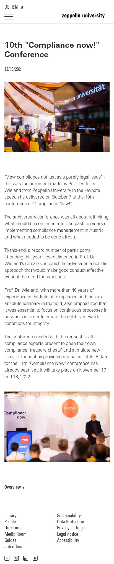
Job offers (13, 547)
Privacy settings (71, 528)
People (10, 522)
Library (10, 516)
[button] (7, 558)
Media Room (15, 534)
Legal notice (67, 534)
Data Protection (70, 522)
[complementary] (22, 6)
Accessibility (68, 540)
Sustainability (69, 516)
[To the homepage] (86, 18)
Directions (13, 528)
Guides (10, 540)
